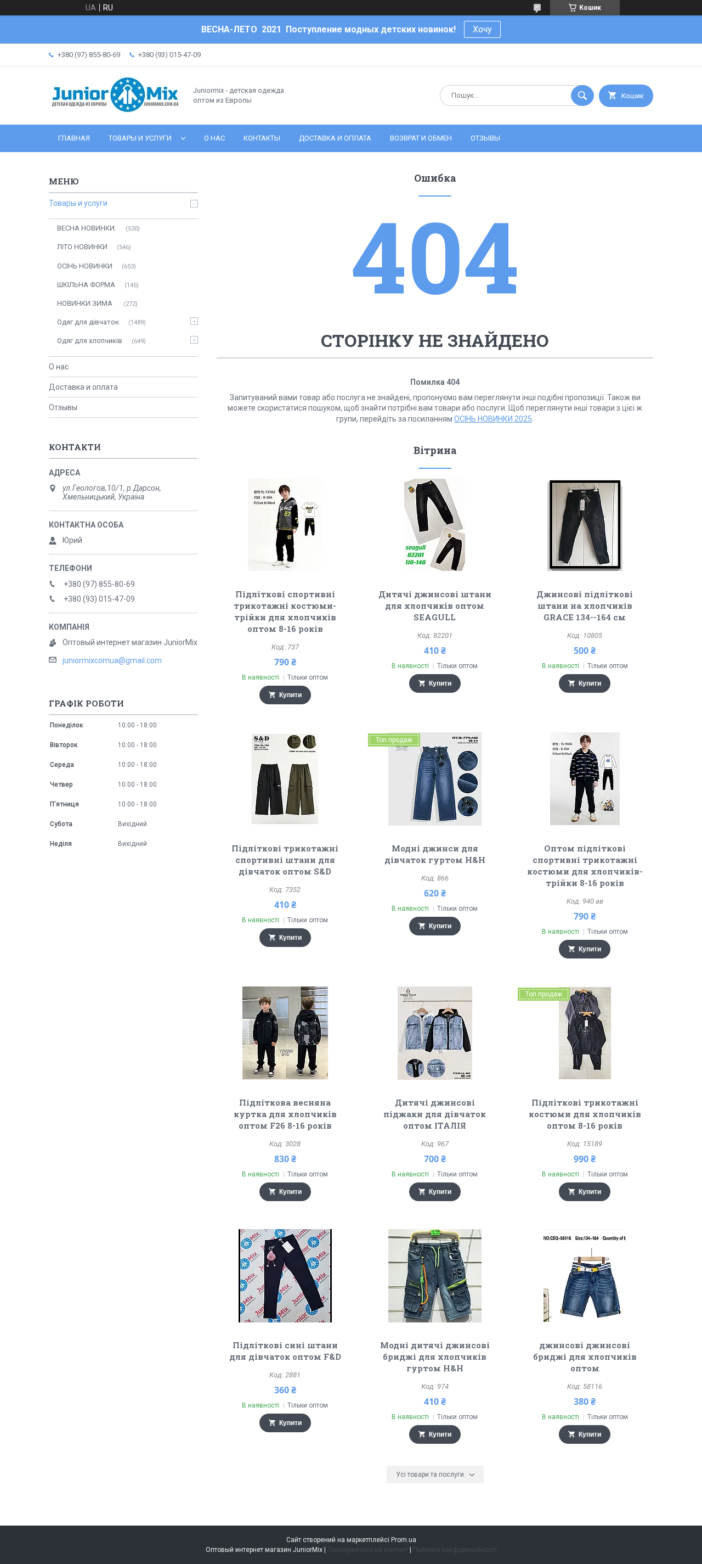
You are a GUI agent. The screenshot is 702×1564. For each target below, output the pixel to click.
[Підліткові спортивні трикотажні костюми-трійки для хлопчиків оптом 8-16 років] (285, 524)
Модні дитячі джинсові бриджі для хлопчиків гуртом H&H (435, 1356)
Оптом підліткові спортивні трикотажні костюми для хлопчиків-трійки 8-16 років (585, 865)
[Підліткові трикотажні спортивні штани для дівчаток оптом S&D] (285, 779)
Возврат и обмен (421, 138)
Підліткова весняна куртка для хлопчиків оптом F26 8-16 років (285, 1114)
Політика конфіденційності (455, 1550)
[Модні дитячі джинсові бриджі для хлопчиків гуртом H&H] (435, 1275)
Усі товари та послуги (430, 1474)
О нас (214, 138)
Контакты (262, 138)
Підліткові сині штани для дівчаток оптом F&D (285, 1350)
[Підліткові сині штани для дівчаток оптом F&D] (285, 1275)
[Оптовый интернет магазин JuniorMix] (114, 110)
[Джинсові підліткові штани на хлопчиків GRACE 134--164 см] (585, 524)
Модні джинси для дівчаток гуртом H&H (434, 854)
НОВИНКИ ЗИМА (85, 303)
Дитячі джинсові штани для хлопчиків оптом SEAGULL (434, 605)
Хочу (482, 29)
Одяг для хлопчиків (89, 341)
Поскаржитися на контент (367, 1550)
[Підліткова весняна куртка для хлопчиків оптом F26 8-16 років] (285, 1033)
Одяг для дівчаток (88, 322)
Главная (74, 138)
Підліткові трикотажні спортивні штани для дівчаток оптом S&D (284, 860)
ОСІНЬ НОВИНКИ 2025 (493, 418)
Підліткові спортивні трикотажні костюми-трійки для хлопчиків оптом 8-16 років (285, 611)
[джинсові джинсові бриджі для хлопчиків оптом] (585, 1275)
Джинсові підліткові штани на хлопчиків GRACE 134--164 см (584, 605)
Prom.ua (403, 1540)
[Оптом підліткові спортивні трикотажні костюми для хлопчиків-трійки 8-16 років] (585, 779)
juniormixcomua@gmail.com (112, 660)
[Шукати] (582, 95)
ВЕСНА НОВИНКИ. (86, 228)
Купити (290, 695)
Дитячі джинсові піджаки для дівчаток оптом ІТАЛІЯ (434, 1114)
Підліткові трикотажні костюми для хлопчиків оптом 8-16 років (585, 1114)
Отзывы (485, 138)
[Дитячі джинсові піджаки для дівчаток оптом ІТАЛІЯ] (435, 1033)
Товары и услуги (140, 138)
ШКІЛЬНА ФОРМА (86, 285)
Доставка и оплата (335, 138)
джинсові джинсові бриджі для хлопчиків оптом (585, 1356)
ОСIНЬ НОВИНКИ (84, 266)
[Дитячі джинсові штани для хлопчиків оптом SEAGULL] (435, 524)
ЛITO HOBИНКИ (82, 247)
